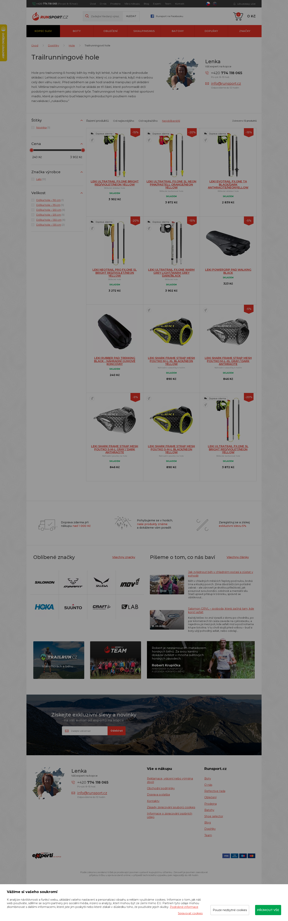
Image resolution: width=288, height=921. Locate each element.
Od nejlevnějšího (123, 120)
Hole (72, 45)
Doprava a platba (158, 794)
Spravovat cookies (190, 913)
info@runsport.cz (226, 83)
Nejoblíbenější (171, 120)
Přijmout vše (268, 910)
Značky (244, 30)
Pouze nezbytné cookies (230, 910)
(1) (50, 200)
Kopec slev (43, 30)
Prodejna (115, 3)
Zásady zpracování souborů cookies (171, 807)
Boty (77, 30)
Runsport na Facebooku (169, 16)
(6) (50, 209)
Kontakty (153, 801)
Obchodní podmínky (161, 788)
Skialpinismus (144, 30)
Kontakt (179, 3)
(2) (50, 224)
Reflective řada (214, 791)
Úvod (93, 3)
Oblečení (110, 30)
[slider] (32, 150)
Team (168, 3)
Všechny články (238, 557)
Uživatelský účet (246, 3)
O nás (103, 3)
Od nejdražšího (148, 120)
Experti (157, 3)
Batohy (178, 30)
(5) (43, 127)
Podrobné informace (184, 907)
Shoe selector (213, 816)
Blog (146, 3)
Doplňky (211, 30)
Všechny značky (123, 557)
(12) (41, 179)
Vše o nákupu (132, 3)
